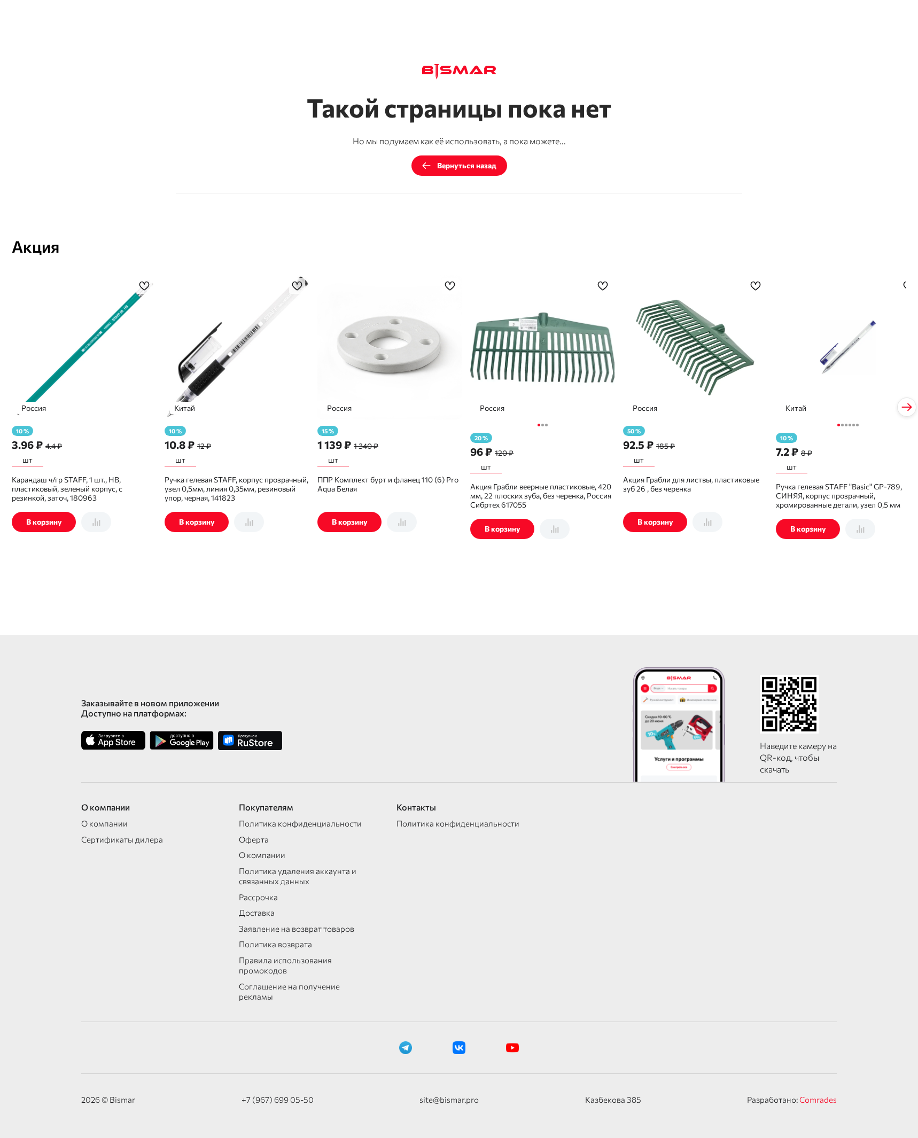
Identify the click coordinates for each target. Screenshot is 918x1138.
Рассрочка (258, 897)
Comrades (818, 1099)
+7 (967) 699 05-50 (278, 1099)
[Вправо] (906, 407)
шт (27, 459)
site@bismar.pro (449, 1099)
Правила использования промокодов (285, 965)
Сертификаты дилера (122, 839)
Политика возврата (275, 944)
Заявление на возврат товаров (296, 928)
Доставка (257, 912)
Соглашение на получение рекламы (289, 991)
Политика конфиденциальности (300, 823)
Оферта (254, 839)
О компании (104, 823)
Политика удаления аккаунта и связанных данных (297, 876)
